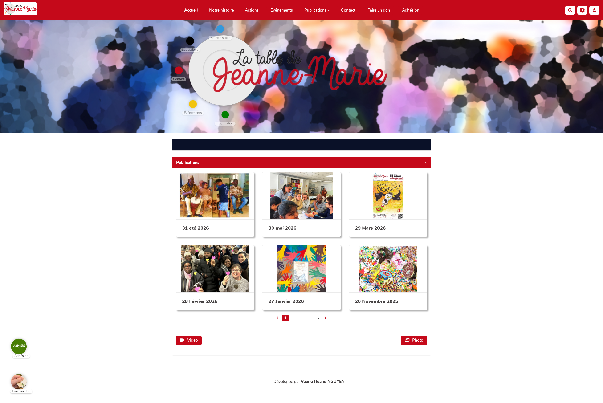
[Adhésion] (15, 342)
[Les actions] (190, 41)
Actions (252, 10)
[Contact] (178, 70)
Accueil (191, 10)
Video (192, 340)
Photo (417, 340)
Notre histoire (221, 10)
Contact (348, 10)
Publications (315, 10)
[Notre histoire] (220, 29)
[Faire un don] (15, 378)
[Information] (225, 114)
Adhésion (410, 10)
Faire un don (378, 10)
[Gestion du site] (582, 10)
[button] (594, 10)
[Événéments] (192, 104)
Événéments (281, 10)
